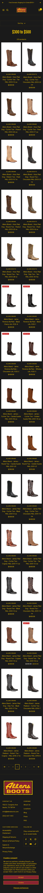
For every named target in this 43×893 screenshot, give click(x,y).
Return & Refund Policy (11, 841)
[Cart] (39, 10)
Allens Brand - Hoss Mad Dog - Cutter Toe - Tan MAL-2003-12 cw (11, 79)
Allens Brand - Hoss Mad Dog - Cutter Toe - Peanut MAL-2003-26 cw (11, 129)
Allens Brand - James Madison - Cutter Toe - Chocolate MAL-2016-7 (31, 705)
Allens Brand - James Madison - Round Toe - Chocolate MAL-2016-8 (31, 753)
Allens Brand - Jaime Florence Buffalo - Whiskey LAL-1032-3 (32, 369)
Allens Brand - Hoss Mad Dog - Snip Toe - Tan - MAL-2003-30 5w (32, 274)
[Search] (7, 10)
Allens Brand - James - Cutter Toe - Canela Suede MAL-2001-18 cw (11, 416)
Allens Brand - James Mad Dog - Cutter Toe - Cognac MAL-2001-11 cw (11, 561)
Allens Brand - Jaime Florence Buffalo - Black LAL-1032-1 (32, 321)
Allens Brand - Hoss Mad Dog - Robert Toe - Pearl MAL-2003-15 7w (11, 177)
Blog (25, 813)
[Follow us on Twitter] (30, 839)
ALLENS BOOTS (32, 74)
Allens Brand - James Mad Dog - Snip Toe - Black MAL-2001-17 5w (11, 705)
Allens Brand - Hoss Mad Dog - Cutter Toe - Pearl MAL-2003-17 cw (32, 129)
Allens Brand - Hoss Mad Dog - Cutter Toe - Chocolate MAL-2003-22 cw (32, 81)
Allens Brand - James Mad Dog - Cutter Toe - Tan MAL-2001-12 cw (32, 561)
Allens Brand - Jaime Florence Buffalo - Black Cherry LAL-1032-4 (11, 321)
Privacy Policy (31, 872)
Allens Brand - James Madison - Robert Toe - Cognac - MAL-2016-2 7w (11, 753)
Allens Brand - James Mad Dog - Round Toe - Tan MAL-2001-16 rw (32, 658)
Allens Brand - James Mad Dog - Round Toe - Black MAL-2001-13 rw (11, 608)
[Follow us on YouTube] (30, 844)
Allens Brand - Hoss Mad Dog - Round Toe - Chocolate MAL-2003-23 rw (32, 178)
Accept (21, 877)
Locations (27, 809)
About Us (27, 805)
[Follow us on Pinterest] (26, 844)
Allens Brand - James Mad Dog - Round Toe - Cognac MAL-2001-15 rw (11, 658)
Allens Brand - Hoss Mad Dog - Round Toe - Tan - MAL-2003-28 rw (11, 274)
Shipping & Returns (9, 837)
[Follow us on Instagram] (35, 839)
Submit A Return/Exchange (9, 846)
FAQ (25, 820)
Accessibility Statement (7, 831)
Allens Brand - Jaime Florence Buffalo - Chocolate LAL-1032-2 (11, 369)
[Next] (38, 766)
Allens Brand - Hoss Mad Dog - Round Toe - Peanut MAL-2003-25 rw (11, 226)
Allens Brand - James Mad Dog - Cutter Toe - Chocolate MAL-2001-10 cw (32, 512)
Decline (21, 883)
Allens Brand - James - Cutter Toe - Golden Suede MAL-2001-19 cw (32, 416)
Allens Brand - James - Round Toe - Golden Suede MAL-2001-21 (32, 463)
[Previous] (5, 766)
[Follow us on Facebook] (26, 839)
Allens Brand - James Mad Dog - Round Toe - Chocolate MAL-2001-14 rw (32, 610)
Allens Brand (11, 74)
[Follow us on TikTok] (35, 844)
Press (26, 816)
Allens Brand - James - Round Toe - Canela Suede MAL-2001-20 (11, 463)
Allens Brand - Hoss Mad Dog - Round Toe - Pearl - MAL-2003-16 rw (32, 226)
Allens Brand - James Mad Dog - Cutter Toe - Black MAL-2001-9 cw (11, 511)
